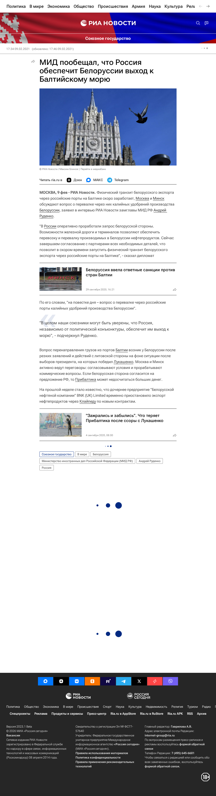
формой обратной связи (162, 766)
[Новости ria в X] (139, 681)
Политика (13, 707)
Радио (206, 707)
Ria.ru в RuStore (151, 714)
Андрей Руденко (150, 461)
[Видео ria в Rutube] (108, 681)
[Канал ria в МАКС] (45, 681)
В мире (82, 454)
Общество (31, 707)
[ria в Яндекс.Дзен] (61, 681)
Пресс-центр (96, 714)
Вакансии (13, 735)
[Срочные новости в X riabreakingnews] (154, 681)
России (50, 226)
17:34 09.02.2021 (18, 49)
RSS (190, 714)
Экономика (51, 707)
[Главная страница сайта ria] (108, 23)
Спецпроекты (20, 714)
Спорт (107, 707)
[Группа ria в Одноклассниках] (92, 681)
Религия (177, 707)
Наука (120, 707)
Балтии (122, 350)
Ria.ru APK (175, 714)
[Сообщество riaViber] (170, 681)
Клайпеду (88, 401)
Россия (46, 467)
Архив (201, 714)
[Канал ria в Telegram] (123, 681)
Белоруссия (101, 454)
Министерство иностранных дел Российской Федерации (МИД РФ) (87, 461)
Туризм (192, 707)
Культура (135, 707)
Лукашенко (123, 361)
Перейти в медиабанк (93, 169)
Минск (158, 198)
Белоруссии (49, 210)
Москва (142, 198)
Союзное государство (57, 454)
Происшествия (88, 707)
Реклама (40, 714)
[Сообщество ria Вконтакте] (76, 681)
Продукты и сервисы (67, 714)
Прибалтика (85, 379)
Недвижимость (156, 707)
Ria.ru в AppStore (123, 714)
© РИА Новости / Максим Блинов (58, 169)
